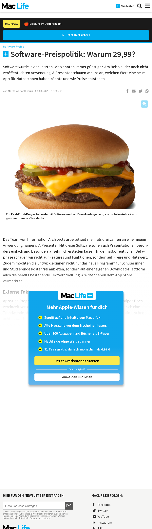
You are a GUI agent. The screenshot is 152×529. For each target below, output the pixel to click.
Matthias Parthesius (20, 91)
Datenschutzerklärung (40, 518)
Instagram (105, 522)
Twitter (103, 511)
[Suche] (139, 6)
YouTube (103, 516)
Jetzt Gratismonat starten (77, 360)
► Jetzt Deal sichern (76, 35)
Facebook (104, 505)
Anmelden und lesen (77, 377)
